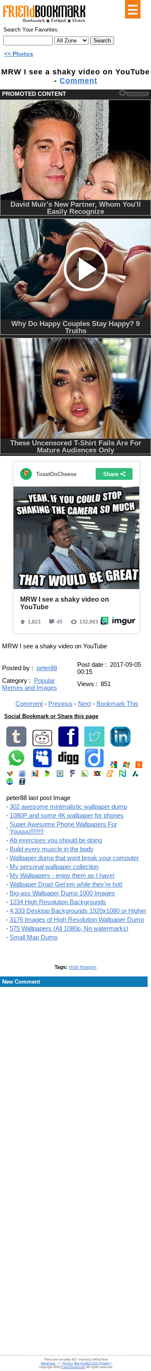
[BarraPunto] (34, 775)
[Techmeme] (22, 783)
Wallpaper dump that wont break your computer (74, 857)
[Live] (126, 766)
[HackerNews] (138, 766)
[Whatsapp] (16, 766)
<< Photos (18, 53)
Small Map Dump (33, 937)
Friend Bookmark (72, 1367)
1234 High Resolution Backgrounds (58, 901)
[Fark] (72, 775)
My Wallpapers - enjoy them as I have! (62, 875)
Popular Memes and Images (29, 684)
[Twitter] (94, 745)
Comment (78, 80)
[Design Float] (60, 775)
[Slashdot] (135, 775)
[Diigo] (94, 766)
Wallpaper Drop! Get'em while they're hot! (66, 884)
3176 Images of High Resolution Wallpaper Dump (77, 919)
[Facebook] (68, 745)
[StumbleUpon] (9, 783)
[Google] (113, 766)
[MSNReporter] (9, 775)
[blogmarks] (47, 775)
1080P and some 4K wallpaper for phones (67, 815)
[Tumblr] (16, 745)
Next (84, 703)
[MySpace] (42, 766)
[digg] (68, 766)
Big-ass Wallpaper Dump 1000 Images (62, 893)
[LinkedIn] (120, 745)
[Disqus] (75, 1055)
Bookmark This (117, 703)
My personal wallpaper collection (54, 866)
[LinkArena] (84, 775)
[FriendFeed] (22, 775)
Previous (60, 703)
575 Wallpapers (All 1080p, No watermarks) (69, 928)
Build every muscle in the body (52, 849)
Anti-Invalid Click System (92, 1363)
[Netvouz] (122, 775)
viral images (82, 967)
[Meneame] (109, 775)
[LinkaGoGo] (97, 775)
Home (67, 1363)
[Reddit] (42, 745)
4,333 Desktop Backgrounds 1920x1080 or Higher (78, 910)
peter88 (46, 667)
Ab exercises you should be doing (56, 840)
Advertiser (48, 1363)
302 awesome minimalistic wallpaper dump (68, 806)
